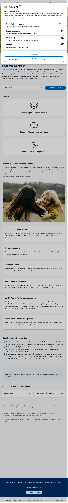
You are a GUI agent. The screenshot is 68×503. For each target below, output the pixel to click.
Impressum (24, 18)
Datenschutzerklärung (11, 18)
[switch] (62, 31)
